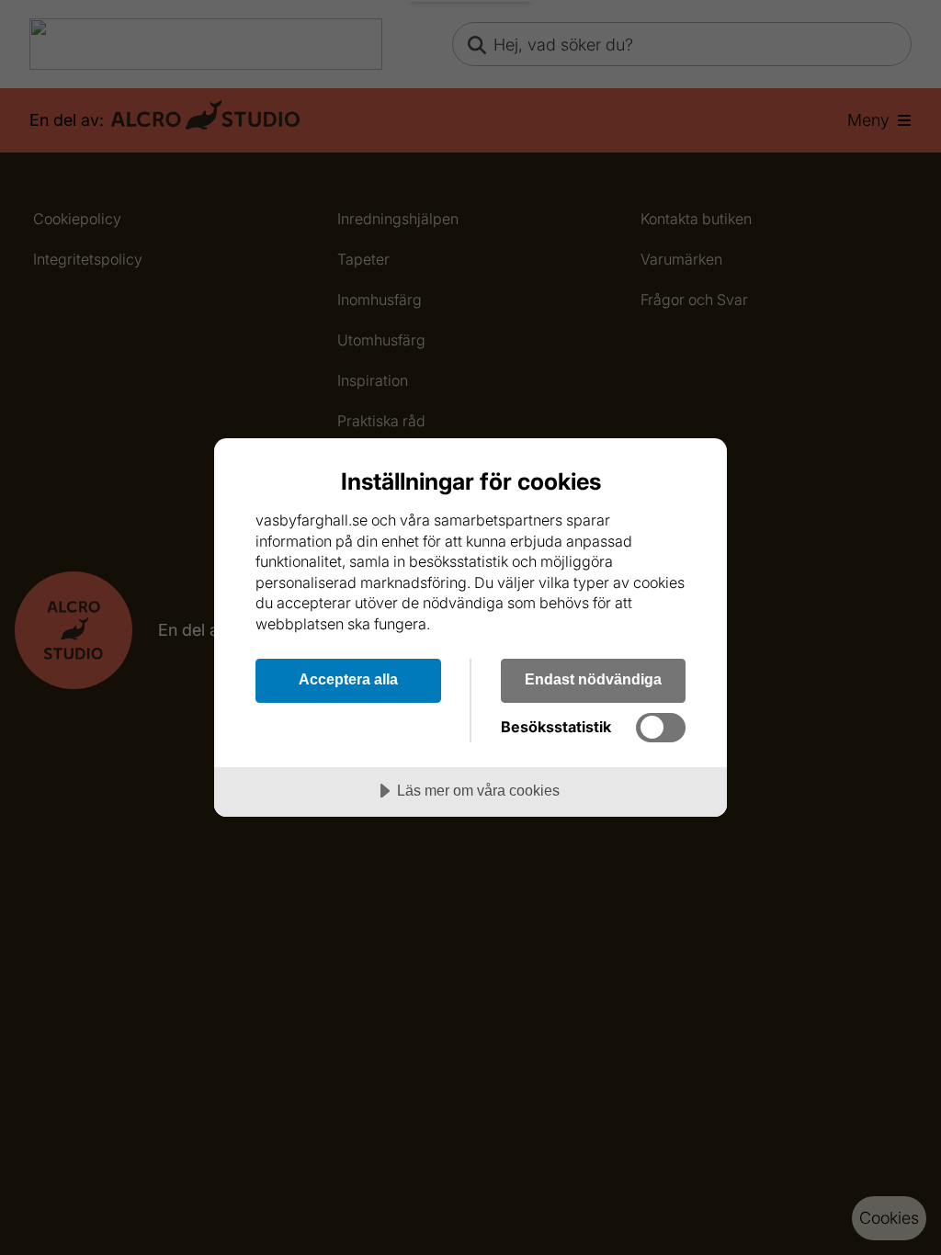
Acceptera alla (348, 679)
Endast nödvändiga (593, 679)
